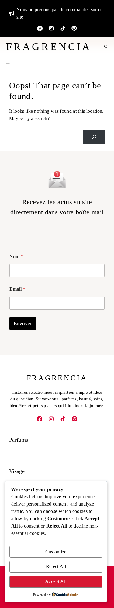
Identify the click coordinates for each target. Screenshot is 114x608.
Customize (56, 551)
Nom (16, 256)
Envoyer (23, 323)
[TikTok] (63, 28)
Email (17, 289)
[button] (106, 46)
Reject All (56, 566)
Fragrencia (49, 46)
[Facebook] (40, 28)
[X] (74, 28)
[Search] (94, 137)
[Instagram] (51, 28)
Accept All (56, 581)
